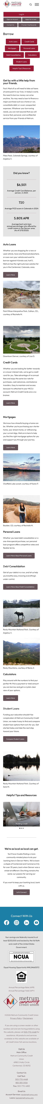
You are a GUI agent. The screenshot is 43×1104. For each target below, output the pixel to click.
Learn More (10, 275)
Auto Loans (13, 42)
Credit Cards (29, 42)
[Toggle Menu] (37, 4)
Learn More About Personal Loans (19, 556)
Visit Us (21, 1049)
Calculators (32, 55)
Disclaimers (28, 1018)
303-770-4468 (21, 1079)
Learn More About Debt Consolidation (20, 587)
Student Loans (21, 62)
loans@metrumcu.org (25, 1098)
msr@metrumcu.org (29, 1094)
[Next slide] (38, 814)
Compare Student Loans (15, 739)
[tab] (19, 828)
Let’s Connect (21, 892)
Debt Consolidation (13, 55)
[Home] (12, 7)
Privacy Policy (16, 1018)
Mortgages (12, 48)
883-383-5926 (22, 1082)
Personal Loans (29, 48)
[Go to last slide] (4, 814)
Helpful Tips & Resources (22, 68)
